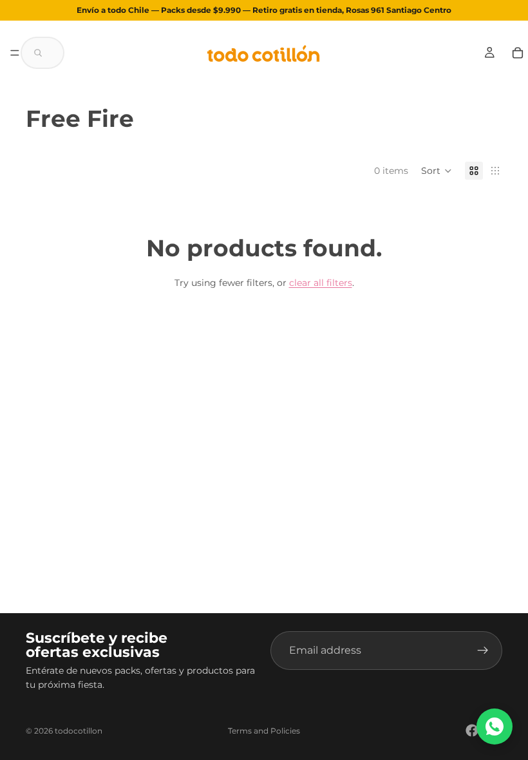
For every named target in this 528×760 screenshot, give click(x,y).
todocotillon (78, 731)
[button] (42, 53)
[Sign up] (482, 650)
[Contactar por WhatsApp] (494, 726)
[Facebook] (472, 730)
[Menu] (15, 53)
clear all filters (320, 283)
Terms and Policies (264, 731)
